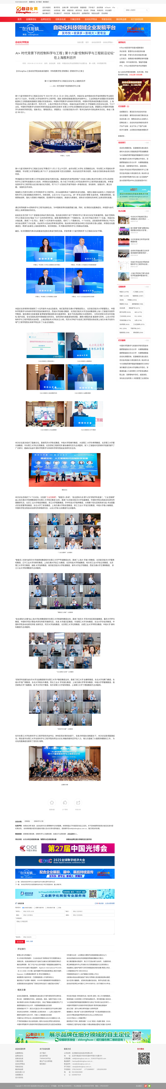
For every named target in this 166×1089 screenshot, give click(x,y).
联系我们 (46, 2)
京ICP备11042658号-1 (65, 1086)
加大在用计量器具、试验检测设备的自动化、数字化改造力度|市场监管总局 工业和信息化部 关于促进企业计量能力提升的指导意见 (112, 980)
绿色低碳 (138, 332)
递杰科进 (78, 10)
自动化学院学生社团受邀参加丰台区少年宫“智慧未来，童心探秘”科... (41, 884)
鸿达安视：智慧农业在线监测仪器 (132, 51)
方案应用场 (75, 19)
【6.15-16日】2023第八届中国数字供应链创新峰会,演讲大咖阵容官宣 (41, 971)
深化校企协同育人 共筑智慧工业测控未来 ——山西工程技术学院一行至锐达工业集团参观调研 (50, 1012)
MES (138, 312)
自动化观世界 (96, 42)
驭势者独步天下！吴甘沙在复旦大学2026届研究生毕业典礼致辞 (39, 1008)
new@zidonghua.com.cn (81, 1064)
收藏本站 (32, 2)
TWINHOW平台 (45, 1058)
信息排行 (122, 143)
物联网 (124, 304)
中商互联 (67, 13)
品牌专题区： (47, 10)
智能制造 (83, 7)
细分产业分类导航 (46, 1061)
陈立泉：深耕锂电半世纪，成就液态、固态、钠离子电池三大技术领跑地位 (43, 999)
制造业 (124, 292)
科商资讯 (100, 10)
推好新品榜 (121, 19)
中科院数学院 (101, 63)
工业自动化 (125, 316)
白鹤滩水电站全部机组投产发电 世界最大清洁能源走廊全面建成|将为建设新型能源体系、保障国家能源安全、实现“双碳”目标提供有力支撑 (115, 977)
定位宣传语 (44, 1056)
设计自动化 (19, 1077)
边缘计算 (65, 7)
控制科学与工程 (38, 821)
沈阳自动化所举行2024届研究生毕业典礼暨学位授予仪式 (38, 882)
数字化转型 (74, 7)
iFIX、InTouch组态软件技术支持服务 (133, 66)
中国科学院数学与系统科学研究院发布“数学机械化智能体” (87, 1005)
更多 (147, 142)
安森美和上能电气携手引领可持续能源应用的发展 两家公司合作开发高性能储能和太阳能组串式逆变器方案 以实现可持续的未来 (111, 968)
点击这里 (70, 834)
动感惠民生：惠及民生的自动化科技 (133, 112)
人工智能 (138, 292)
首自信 (86, 10)
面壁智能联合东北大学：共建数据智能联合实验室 (34, 1005)
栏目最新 (122, 340)
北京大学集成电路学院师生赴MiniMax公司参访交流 (85, 1015)
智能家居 (124, 332)
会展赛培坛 (31, 19)
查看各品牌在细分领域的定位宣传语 (79, 839)
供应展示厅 (58, 13)
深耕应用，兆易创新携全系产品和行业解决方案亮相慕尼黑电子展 (40, 961)
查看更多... (122, 136)
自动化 (122, 300)
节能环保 (135, 328)
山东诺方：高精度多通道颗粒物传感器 (133, 59)
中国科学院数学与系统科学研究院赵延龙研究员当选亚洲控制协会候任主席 (43, 1024)
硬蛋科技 (70, 10)
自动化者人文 (20, 1072)
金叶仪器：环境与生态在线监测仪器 (133, 55)
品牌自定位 (46, 19)
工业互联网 (51, 497)
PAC (123, 328)
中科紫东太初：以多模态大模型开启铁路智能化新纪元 (86, 955)
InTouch (108, 7)
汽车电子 (91, 7)
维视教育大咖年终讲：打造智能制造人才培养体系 (34, 977)
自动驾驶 (100, 7)
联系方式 (67, 1049)
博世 (63, 10)
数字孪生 (57, 7)
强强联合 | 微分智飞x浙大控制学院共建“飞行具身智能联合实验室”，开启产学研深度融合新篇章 (100, 1012)
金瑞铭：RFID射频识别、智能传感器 (133, 62)
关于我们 (39, 2)
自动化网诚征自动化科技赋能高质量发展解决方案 (84, 958)
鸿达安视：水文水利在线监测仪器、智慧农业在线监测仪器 (35, 839)
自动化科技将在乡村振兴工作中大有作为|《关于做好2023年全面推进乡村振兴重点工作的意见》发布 (102, 983)
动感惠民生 (19, 1075)
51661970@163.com (98, 1058)
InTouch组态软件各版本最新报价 (131, 48)
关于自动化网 (137, 19)
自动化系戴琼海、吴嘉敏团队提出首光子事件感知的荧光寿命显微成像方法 (43, 996)
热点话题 (122, 211)
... (117, 7)
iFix (113, 7)
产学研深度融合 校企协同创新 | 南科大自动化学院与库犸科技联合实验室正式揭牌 (45, 1021)
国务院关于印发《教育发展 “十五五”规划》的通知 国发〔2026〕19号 (91, 1021)
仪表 (138, 320)
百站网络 (104, 13)
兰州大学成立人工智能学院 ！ (77, 1018)
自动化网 (52, 63)
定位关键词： (47, 7)
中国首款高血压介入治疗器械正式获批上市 (82, 974)
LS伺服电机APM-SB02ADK (76, 971)
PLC (138, 316)
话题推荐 (122, 287)
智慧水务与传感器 (23, 955)
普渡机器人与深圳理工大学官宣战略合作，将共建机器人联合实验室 (90, 999)
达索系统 (57, 10)
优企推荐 (108, 10)
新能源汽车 (134, 308)
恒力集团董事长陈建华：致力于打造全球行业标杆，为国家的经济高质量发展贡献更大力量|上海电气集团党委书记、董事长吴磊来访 (113, 961)
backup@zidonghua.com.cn (82, 1061)
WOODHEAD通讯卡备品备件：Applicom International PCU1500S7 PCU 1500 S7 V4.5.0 (48, 968)
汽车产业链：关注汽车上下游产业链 (133, 126)
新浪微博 (145, 1086)
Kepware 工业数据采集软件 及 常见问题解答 (32, 974)
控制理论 (27, 821)
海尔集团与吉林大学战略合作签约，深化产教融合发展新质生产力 (40, 1002)
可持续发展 (125, 320)
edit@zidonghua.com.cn (81, 1058)
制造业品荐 (95, 13)
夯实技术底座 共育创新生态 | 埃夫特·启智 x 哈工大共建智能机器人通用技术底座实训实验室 (99, 996)
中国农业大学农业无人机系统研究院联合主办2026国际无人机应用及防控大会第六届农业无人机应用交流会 (54, 1018)
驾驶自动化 (107, 19)
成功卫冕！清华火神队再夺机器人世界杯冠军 (82, 1008)
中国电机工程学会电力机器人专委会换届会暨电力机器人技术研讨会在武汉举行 (94, 1024)
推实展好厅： (47, 13)
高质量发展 (137, 304)
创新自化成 (60, 19)
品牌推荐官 (86, 13)
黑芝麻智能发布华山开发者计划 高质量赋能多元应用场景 (87, 964)
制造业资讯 (76, 13)
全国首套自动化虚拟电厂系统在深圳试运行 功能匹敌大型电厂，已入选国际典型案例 (46, 983)
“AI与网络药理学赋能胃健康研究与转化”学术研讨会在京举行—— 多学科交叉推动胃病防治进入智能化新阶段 (104, 1002)
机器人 (124, 296)
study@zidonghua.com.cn (81, 1067)
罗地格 (92, 10)
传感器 (132, 300)
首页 (20, 19)
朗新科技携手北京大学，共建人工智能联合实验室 (34, 1015)
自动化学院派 (91, 19)
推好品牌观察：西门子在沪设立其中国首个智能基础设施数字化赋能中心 (42, 964)
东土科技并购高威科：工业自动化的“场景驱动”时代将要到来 (38, 958)
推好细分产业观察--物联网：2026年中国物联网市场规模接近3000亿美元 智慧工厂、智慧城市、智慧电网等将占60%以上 (59, 980)
